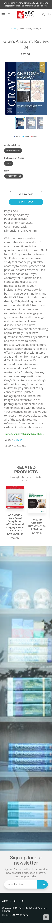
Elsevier (18, 439)
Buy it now (26, 201)
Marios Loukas (13, 150)
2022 (8, 163)
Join (42, 884)
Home (13, 28)
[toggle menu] (3, 15)
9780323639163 (13, 176)
